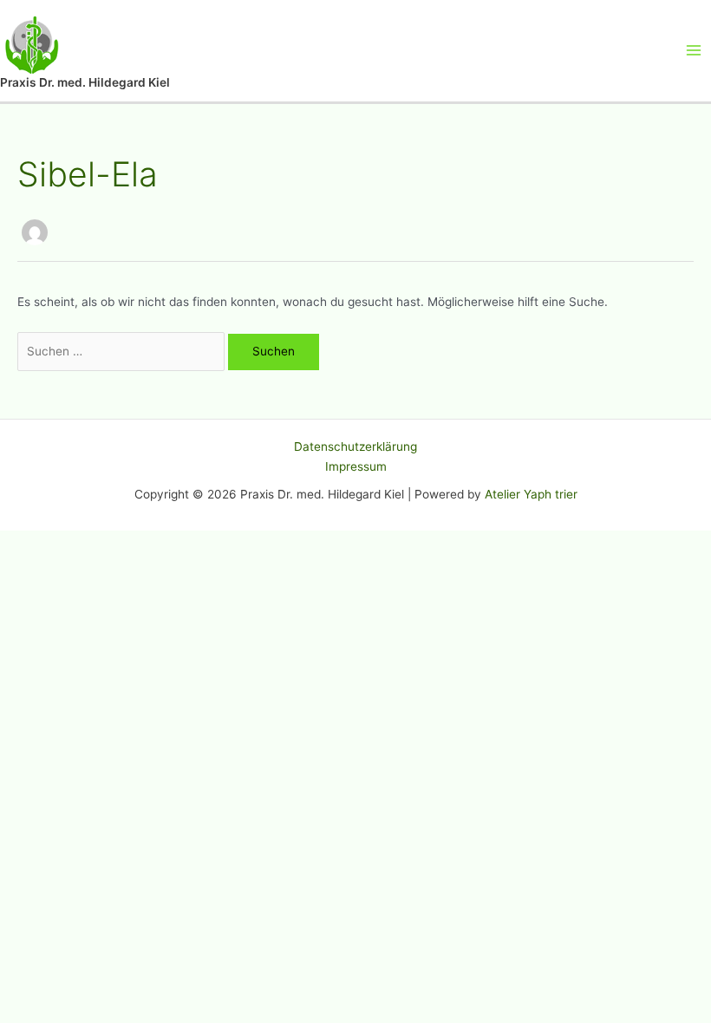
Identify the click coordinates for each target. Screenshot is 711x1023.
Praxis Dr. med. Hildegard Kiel (85, 82)
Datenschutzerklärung (355, 446)
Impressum (356, 466)
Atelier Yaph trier (531, 494)
